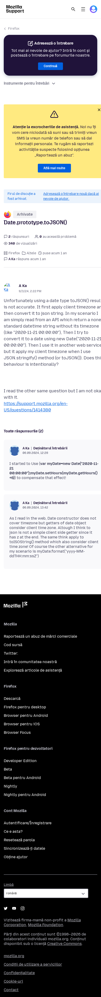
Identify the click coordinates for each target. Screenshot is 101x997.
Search (73, 9)
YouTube (14, 908)
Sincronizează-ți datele (24, 848)
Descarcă (12, 698)
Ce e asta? (13, 831)
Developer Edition (20, 761)
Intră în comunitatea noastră (30, 662)
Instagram (22, 908)
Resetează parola (19, 840)
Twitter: (11, 653)
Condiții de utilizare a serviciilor (33, 964)
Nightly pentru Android (25, 794)
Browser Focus (17, 732)
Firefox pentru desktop (25, 707)
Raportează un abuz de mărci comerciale (40, 636)
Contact (11, 990)
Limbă (9, 885)
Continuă (50, 66)
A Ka (23, 285)
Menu (83, 9)
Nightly (10, 786)
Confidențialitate (19, 973)
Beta (8, 769)
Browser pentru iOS (22, 724)
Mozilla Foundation (45, 925)
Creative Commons (64, 943)
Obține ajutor (16, 857)
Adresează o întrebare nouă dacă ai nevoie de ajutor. (71, 196)
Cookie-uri (13, 981)
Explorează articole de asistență (33, 670)
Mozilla (15, 605)
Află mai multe (54, 168)
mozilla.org (14, 956)
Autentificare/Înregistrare (27, 823)
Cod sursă (13, 645)
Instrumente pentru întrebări (26, 83)
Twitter (6, 908)
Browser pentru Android (26, 715)
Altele (31, 253)
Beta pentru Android (22, 777)
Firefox (13, 29)
